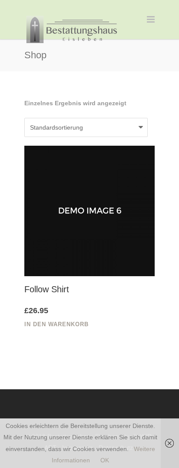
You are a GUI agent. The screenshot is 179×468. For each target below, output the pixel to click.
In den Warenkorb (56, 324)
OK (104, 460)
